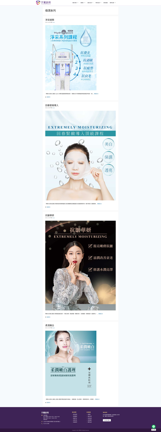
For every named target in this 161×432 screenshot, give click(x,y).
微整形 (82, 2)
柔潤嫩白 (49, 325)
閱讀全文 (96, 93)
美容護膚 (106, 2)
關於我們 (75, 2)
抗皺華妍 (49, 215)
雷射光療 (90, 2)
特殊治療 (98, 2)
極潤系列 (48, 97)
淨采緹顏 (49, 20)
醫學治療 (112, 2)
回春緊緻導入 (51, 105)
